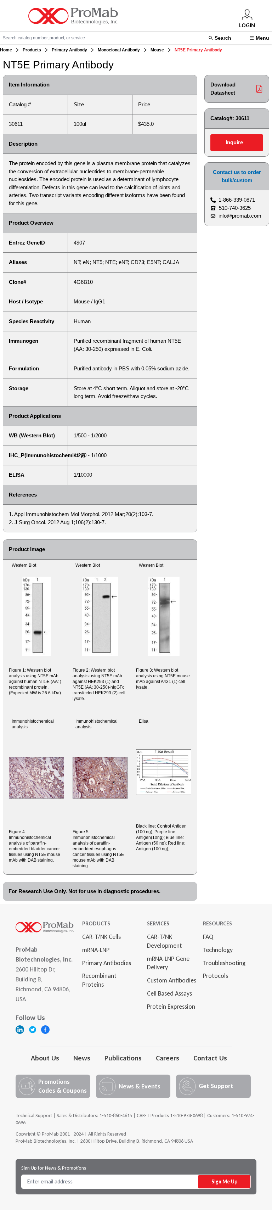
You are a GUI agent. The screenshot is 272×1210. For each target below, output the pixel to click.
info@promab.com (240, 216)
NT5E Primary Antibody (198, 49)
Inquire (234, 142)
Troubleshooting (224, 963)
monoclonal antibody (119, 49)
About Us (45, 1058)
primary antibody (69, 49)
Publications (123, 1058)
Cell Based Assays (169, 993)
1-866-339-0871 (237, 200)
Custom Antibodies (171, 980)
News (81, 1058)
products (32, 49)
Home (6, 49)
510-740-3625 (235, 208)
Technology (218, 950)
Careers (167, 1058)
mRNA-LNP (95, 950)
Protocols (215, 976)
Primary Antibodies (106, 963)
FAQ (208, 937)
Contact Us (210, 1058)
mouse (157, 49)
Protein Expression (171, 1006)
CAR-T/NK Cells (101, 937)
